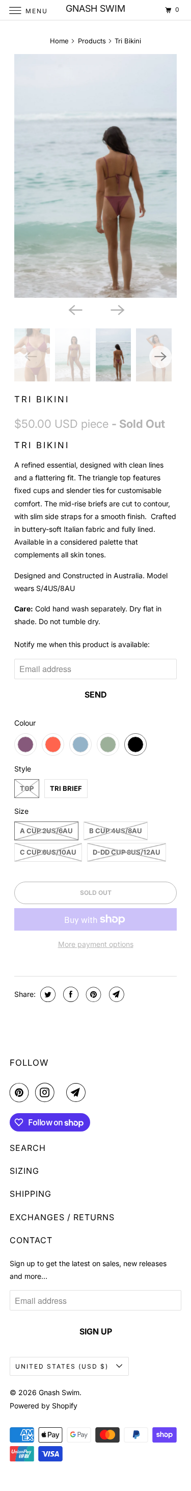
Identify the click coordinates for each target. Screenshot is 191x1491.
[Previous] (74, 309)
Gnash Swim (59, 1392)
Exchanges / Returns (62, 1217)
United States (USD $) (63, 1366)
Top (27, 788)
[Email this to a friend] (115, 994)
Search (28, 1148)
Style (22, 768)
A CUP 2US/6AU (46, 831)
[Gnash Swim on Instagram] (47, 1092)
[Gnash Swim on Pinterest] (21, 1092)
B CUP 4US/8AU (115, 831)
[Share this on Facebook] (69, 994)
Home (59, 41)
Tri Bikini (41, 399)
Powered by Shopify (43, 1405)
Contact (31, 1240)
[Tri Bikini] (95, 176)
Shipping (30, 1194)
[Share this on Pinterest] (92, 994)
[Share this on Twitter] (47, 994)
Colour (25, 722)
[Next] (116, 309)
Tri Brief (66, 788)
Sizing (24, 1171)
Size (21, 811)
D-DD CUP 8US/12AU (126, 852)
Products (92, 41)
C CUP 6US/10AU (48, 852)
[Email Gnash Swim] (78, 1092)
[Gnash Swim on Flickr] (63, 1092)
